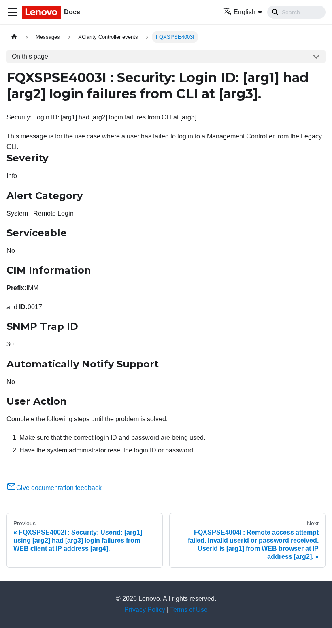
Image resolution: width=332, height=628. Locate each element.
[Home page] (14, 37)
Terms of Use (189, 609)
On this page (30, 56)
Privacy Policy (144, 609)
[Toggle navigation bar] (12, 12)
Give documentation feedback (59, 487)
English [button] (244, 11)
